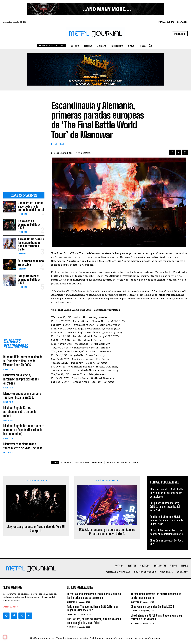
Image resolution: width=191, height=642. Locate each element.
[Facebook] (172, 152)
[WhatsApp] (185, 152)
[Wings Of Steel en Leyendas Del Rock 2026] (9, 280)
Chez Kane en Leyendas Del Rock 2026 (152, 606)
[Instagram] (6, 616)
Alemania (66, 463)
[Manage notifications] (5, 637)
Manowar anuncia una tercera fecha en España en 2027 (22, 395)
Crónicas (23, 214)
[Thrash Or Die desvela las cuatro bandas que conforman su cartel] (9, 243)
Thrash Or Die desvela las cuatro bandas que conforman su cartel (31, 244)
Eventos (22, 253)
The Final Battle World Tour (122, 463)
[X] (178, 152)
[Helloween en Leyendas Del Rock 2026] (9, 224)
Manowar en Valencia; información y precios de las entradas (21, 379)
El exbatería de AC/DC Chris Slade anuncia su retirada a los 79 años (156, 617)
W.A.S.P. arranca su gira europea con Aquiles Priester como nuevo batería (107, 532)
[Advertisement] (23, 143)
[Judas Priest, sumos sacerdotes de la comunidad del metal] (9, 206)
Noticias (8, 453)
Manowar (97, 463)
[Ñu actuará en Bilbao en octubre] (9, 264)
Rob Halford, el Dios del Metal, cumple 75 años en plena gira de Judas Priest (166, 520)
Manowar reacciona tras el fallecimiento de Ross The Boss (22, 446)
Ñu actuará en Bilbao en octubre (31, 262)
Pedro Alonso (10, 606)
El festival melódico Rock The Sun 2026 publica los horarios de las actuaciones (167, 493)
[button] (150, 45)
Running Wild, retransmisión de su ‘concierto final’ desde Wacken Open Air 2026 (23, 361)
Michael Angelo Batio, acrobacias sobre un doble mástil (19, 411)
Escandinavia (82, 463)
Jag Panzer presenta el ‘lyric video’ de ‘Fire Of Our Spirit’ (36, 529)
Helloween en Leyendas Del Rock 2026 (29, 224)
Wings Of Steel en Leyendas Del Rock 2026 (29, 279)
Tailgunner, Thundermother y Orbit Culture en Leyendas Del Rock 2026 (165, 506)
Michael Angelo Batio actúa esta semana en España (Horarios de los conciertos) (23, 430)
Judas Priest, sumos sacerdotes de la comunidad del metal (31, 206)
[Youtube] (29, 616)
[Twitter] (21, 616)
